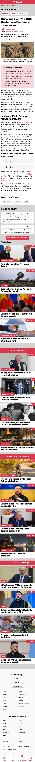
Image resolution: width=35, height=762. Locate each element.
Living (20, 720)
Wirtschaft (21, 697)
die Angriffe (14, 135)
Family (4, 726)
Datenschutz (6, 746)
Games (5, 703)
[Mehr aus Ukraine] (17, 563)
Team (20, 741)
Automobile (6, 732)
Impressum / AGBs (24, 746)
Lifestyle (5, 706)
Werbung (5, 741)
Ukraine (8, 31)
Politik (20, 691)
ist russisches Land (7, 180)
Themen (20, 706)
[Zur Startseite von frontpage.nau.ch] (17, 2)
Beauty (4, 735)
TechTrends (21, 732)
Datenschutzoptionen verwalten (10, 749)
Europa (14, 5)
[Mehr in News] (17, 350)
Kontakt (21, 743)
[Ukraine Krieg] (17, 9)
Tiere (4, 729)
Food (19, 726)
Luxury (20, 723)
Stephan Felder (10, 29)
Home (3, 5)
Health (4, 720)
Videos (5, 700)
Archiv (4, 709)
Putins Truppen (24, 122)
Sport (4, 694)
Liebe (4, 723)
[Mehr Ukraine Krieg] (17, 456)
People (4, 697)
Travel (20, 729)
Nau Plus (20, 700)
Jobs (4, 743)
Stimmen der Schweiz (24, 703)
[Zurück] (1, 2)
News (8, 5)
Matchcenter (22, 694)
